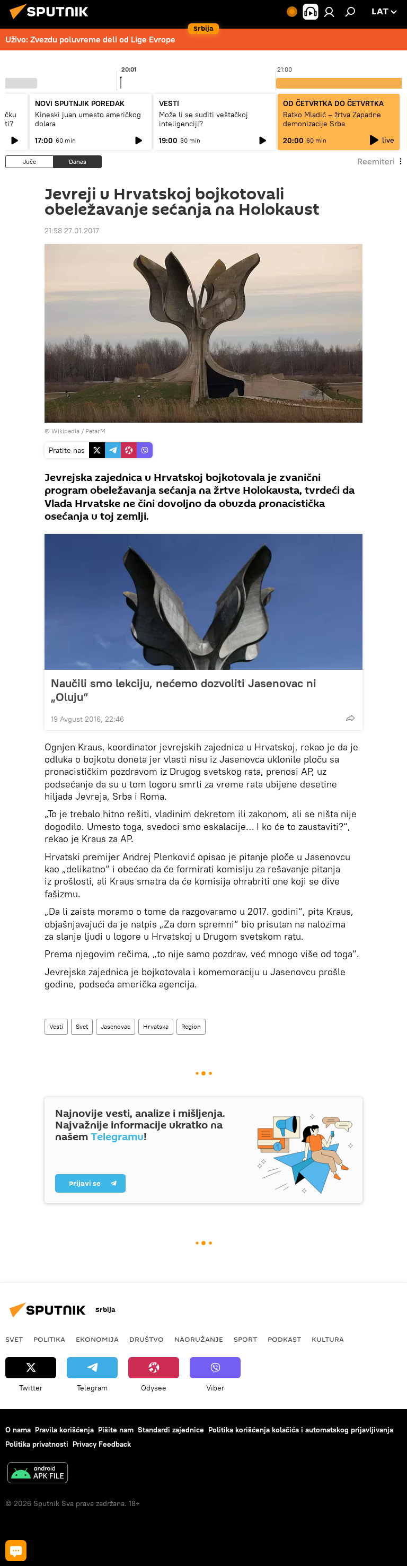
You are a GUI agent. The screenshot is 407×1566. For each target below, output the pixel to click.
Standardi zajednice (171, 1429)
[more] (350, 718)
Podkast (284, 1339)
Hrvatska (156, 1026)
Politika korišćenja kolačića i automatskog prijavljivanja (300, 1429)
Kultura (328, 1339)
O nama (18, 1429)
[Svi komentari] (15, 1550)
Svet (82, 1026)
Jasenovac (115, 1026)
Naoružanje (198, 1339)
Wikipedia (65, 431)
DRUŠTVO (146, 1339)
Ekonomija (97, 1339)
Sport (245, 1339)
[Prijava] (329, 11)
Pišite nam (116, 1429)
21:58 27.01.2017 (72, 230)
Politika (49, 1339)
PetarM (95, 431)
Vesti (56, 1026)
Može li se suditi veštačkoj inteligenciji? (203, 119)
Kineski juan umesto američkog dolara (88, 119)
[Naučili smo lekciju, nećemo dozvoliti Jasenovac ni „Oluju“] (203, 602)
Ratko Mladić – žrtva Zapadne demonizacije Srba (332, 119)
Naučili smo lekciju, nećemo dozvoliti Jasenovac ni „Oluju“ (183, 690)
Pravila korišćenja (64, 1429)
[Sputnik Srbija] (52, 20)
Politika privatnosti (36, 1444)
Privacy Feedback (102, 1444)
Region (191, 1026)
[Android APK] (38, 1474)
